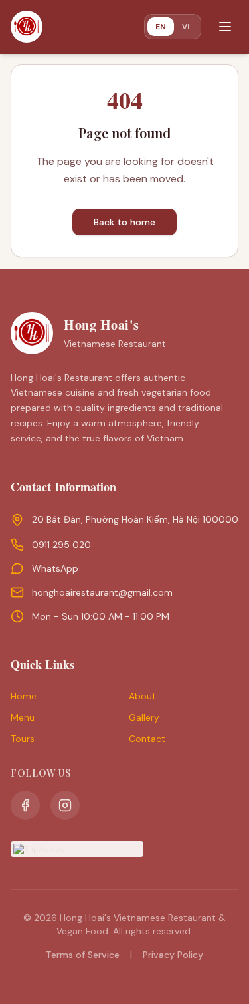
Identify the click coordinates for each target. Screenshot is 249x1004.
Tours (23, 739)
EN (160, 26)
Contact (147, 739)
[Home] (26, 27)
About (142, 696)
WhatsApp (55, 568)
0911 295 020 (61, 545)
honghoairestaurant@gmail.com (102, 592)
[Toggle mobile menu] (225, 26)
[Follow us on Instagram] (65, 805)
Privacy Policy (173, 955)
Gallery (144, 717)
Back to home (124, 222)
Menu (23, 717)
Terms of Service (83, 955)
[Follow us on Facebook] (25, 805)
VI (185, 26)
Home (24, 696)
